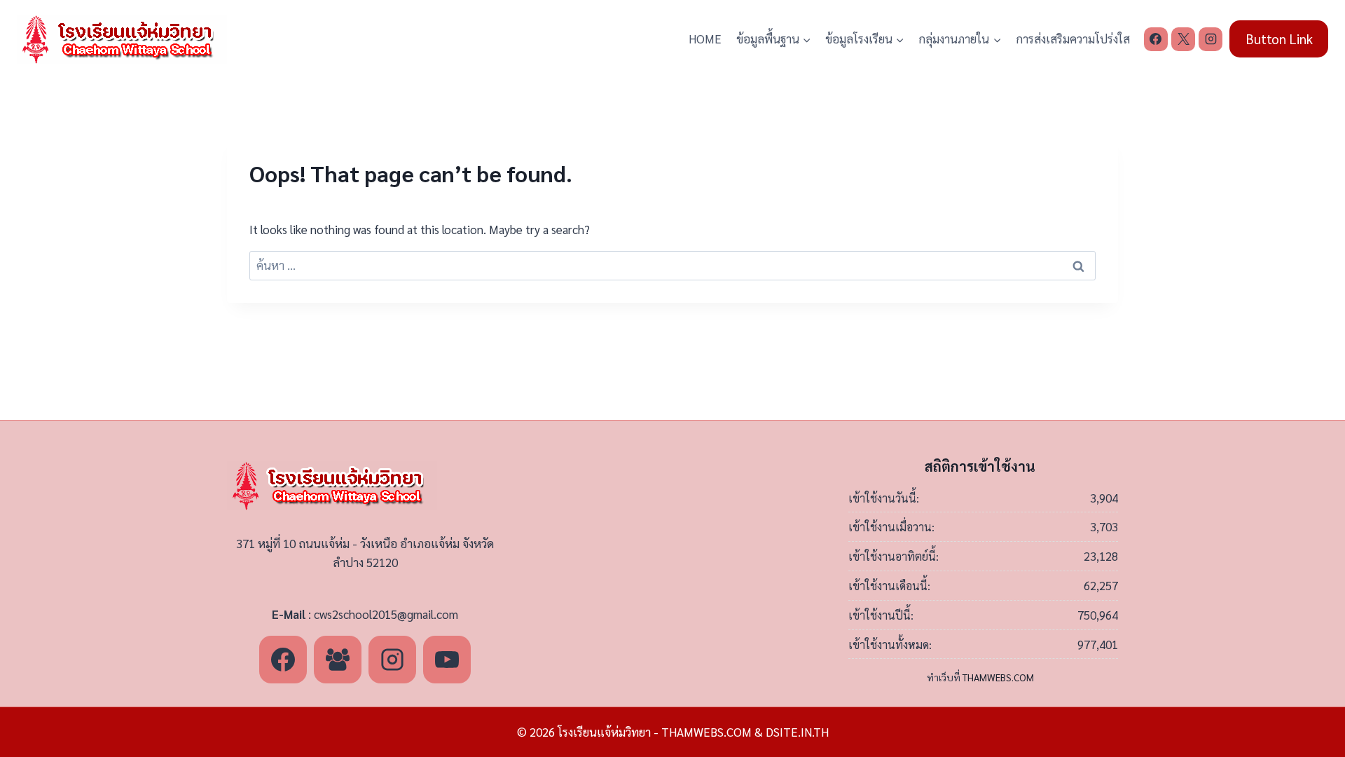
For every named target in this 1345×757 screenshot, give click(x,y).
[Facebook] (1156, 39)
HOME (705, 38)
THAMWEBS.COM (998, 677)
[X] (1183, 39)
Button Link (1279, 38)
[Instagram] (1210, 39)
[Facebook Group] (337, 659)
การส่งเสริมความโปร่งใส (1073, 38)
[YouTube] (447, 659)
